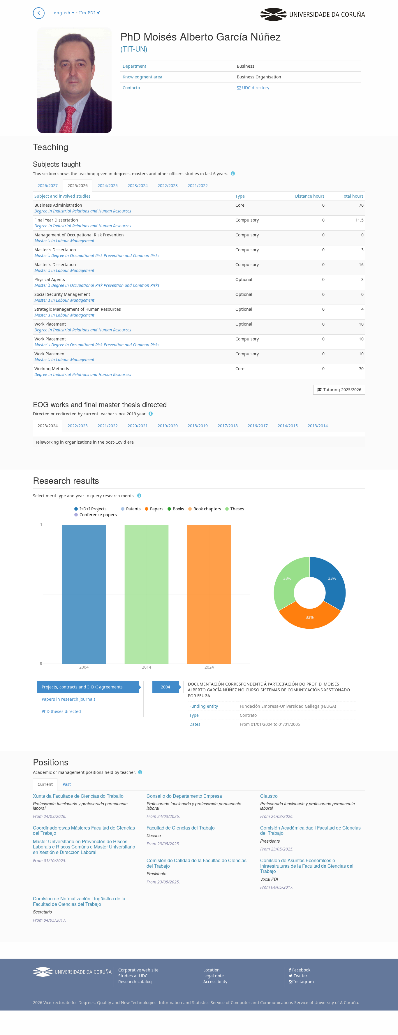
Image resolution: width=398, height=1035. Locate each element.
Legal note (213, 975)
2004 (165, 687)
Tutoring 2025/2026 (341, 389)
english (63, 12)
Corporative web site (138, 970)
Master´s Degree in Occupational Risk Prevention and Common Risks (96, 255)
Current (45, 784)
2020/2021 (138, 425)
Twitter (300, 975)
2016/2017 (258, 425)
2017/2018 (228, 425)
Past (67, 784)
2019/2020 (168, 425)
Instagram (303, 981)
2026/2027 (48, 185)
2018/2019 (198, 425)
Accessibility (215, 981)
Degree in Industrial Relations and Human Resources (82, 211)
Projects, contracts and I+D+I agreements (82, 687)
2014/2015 (288, 425)
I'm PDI (88, 12)
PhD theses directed (61, 711)
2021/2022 (198, 185)
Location (211, 970)
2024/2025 (108, 185)
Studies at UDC (132, 975)
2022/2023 (168, 185)
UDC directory (255, 87)
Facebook (300, 970)
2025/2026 (78, 185)
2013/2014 (318, 425)
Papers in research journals (69, 699)
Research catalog (135, 981)
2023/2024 (138, 185)
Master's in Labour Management (64, 240)
